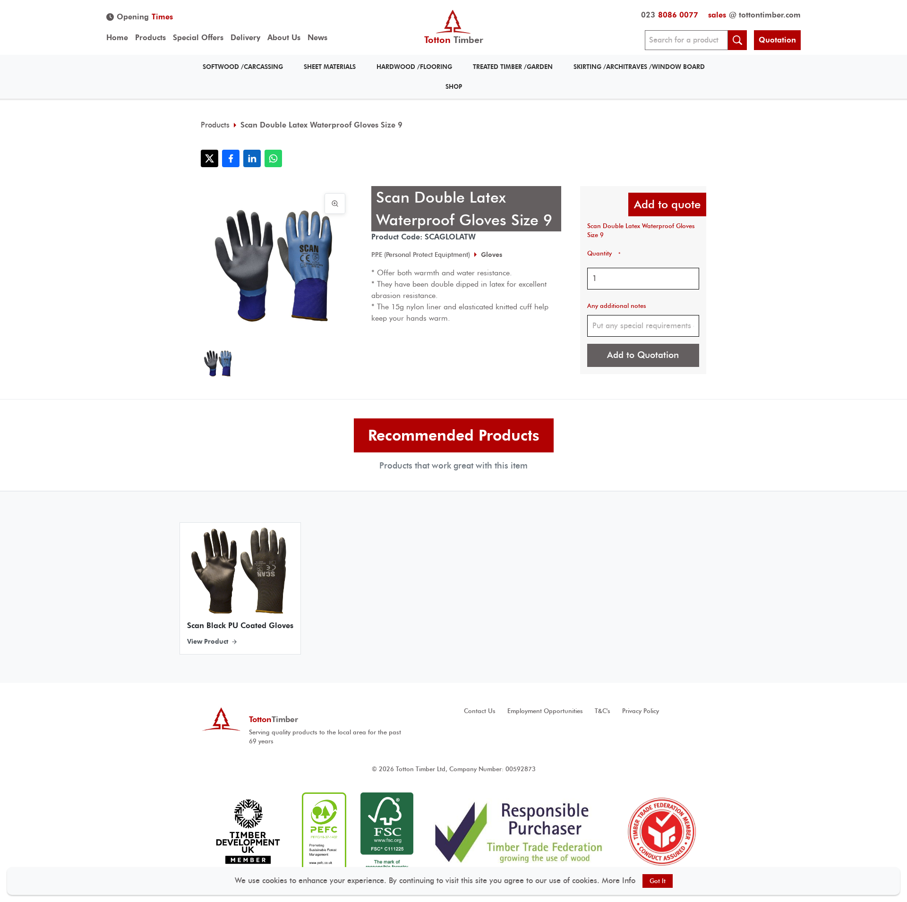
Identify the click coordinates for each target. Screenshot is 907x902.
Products (150, 37)
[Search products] (737, 40)
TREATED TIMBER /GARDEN (513, 66)
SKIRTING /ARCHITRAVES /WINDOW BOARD (639, 66)
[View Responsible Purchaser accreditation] (519, 831)
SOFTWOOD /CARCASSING (243, 66)
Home (117, 37)
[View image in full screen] (335, 203)
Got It (658, 881)
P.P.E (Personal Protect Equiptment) (420, 254)
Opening (145, 16)
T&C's (602, 711)
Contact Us (480, 711)
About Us (283, 37)
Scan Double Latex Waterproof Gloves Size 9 (321, 124)
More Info (618, 880)
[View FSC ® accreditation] (386, 831)
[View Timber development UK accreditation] (248, 831)
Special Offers (198, 37)
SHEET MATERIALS (330, 66)
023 (669, 14)
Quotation (777, 39)
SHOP (453, 86)
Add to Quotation (643, 354)
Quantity (603, 253)
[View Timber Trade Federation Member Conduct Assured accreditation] (662, 831)
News (317, 37)
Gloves (491, 254)
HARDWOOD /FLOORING (414, 66)
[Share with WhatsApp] (273, 158)
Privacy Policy (640, 711)
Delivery (245, 37)
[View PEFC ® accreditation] (324, 831)
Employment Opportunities (545, 711)
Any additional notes (616, 305)
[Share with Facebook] (231, 158)
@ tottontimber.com (754, 14)
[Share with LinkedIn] (252, 158)
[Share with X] (209, 158)
